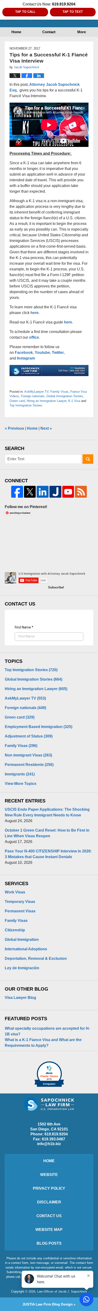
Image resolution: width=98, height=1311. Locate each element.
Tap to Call (25, 12)
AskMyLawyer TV (36, 391)
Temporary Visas (20, 902)
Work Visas (15, 892)
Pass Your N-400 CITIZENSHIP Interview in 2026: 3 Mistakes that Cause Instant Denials (48, 854)
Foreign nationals (32, 396)
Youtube (42, 353)
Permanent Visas (20, 911)
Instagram (26, 358)
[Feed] (80, 492)
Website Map (49, 1230)
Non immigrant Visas (28, 755)
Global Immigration (22, 940)
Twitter (58, 353)
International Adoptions (26, 949)
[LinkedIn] (42, 492)
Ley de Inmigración (22, 968)
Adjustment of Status (29, 736)
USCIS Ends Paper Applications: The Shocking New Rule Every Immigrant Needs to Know (47, 812)
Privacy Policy (49, 1188)
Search (88, 459)
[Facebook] (17, 492)
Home (16, 32)
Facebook (24, 353)
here (34, 313)
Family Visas (59, 391)
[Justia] (55, 492)
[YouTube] (68, 492)
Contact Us (49, 1216)
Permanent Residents (29, 765)
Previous (14, 428)
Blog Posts (49, 1243)
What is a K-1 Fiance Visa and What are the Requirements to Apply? (43, 1042)
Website (49, 1175)
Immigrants (20, 774)
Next (46, 428)
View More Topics (20, 784)
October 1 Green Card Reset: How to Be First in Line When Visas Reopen (47, 833)
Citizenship (15, 930)
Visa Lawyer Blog (20, 998)
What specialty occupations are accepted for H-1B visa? (47, 1031)
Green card (17, 401)
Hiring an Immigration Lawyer (46, 401)
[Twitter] (30, 492)
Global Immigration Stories (64, 396)
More (81, 32)
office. (34, 337)
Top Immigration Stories (26, 405)
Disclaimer (49, 1202)
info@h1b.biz (49, 1144)
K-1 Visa (74, 401)
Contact (48, 32)
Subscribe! (56, 587)
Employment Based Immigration (38, 727)
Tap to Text (73, 12)
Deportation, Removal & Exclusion (36, 958)
